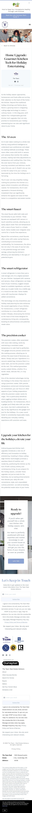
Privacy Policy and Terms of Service (16, 622)
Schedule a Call (7, 690)
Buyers (4, 681)
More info (4, 806)
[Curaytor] (10, 665)
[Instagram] (9, 655)
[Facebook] (3, 655)
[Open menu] (30, 24)
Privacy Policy (16, 749)
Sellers (4, 684)
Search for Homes (8, 678)
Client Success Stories (9, 675)
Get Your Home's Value (9, 687)
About (4, 672)
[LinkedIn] (6, 655)
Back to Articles (9, 46)
